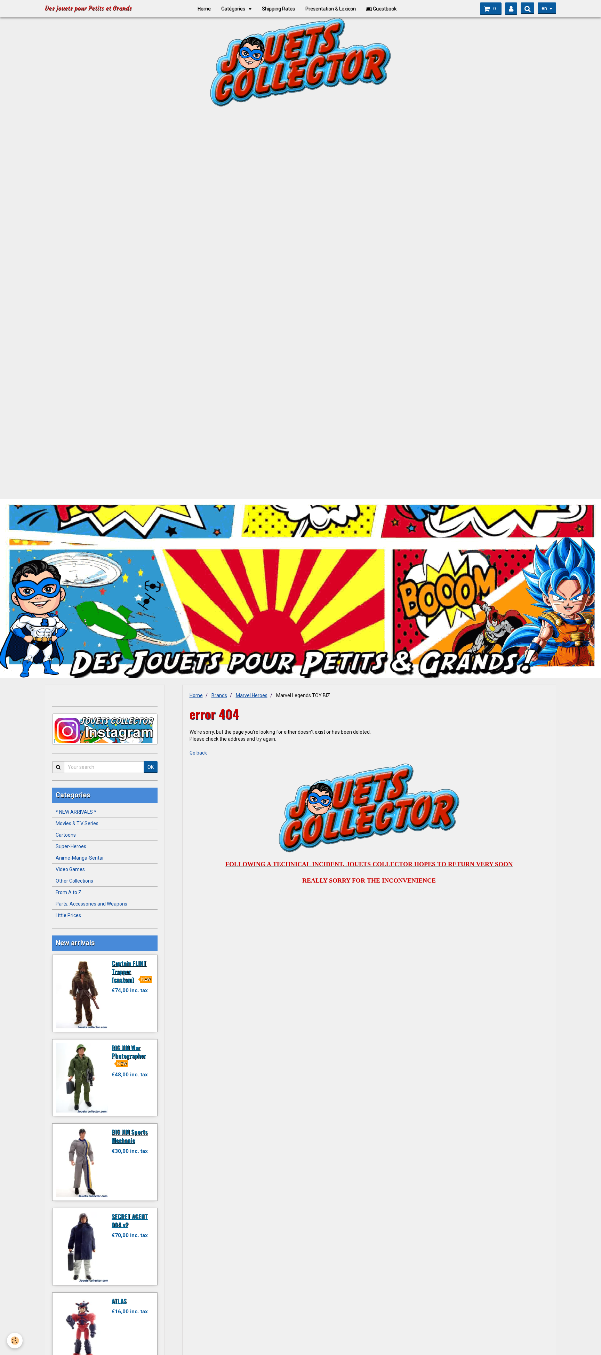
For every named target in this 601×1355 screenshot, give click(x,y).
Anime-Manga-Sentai (79, 858)
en (544, 8)
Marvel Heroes (251, 695)
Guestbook (384, 8)
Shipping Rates (278, 8)
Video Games (70, 869)
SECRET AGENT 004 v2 (130, 1220)
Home (204, 8)
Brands (219, 695)
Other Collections (74, 881)
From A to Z (68, 892)
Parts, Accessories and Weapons (91, 904)
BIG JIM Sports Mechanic (130, 1136)
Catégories (233, 8)
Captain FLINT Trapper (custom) (129, 971)
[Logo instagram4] (105, 729)
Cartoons (66, 835)
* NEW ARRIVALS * (76, 812)
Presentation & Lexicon (330, 8)
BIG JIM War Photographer (129, 1051)
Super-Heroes (71, 846)
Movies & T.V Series (77, 823)
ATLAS (119, 1300)
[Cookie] (15, 1340)
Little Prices (68, 915)
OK (150, 767)
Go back (198, 753)
